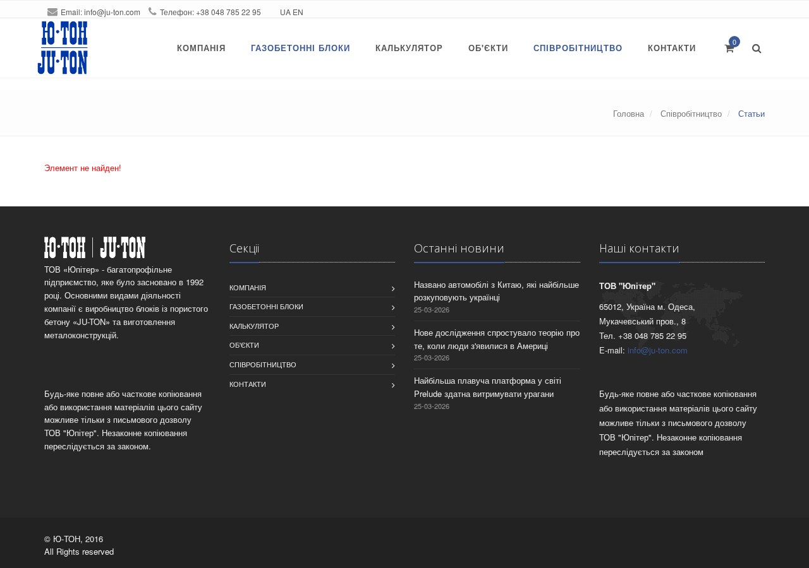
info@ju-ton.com (112, 11)
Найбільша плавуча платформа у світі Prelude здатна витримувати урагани (487, 386)
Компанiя (201, 48)
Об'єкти (488, 48)
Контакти (672, 48)
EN (298, 11)
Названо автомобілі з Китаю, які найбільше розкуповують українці (496, 291)
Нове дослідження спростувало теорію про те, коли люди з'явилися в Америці (497, 339)
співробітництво (578, 48)
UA (285, 11)
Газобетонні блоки (300, 48)
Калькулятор (409, 48)
